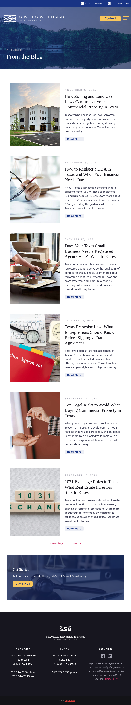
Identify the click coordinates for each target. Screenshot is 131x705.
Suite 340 (65, 659)
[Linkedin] (109, 656)
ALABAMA (23, 648)
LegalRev (70, 700)
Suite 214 (23, 659)
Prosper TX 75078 (65, 663)
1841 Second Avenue (23, 655)
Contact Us (22, 583)
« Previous (57, 543)
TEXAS (65, 648)
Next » (76, 543)
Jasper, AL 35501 (23, 663)
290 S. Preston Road (64, 655)
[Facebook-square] (103, 656)
